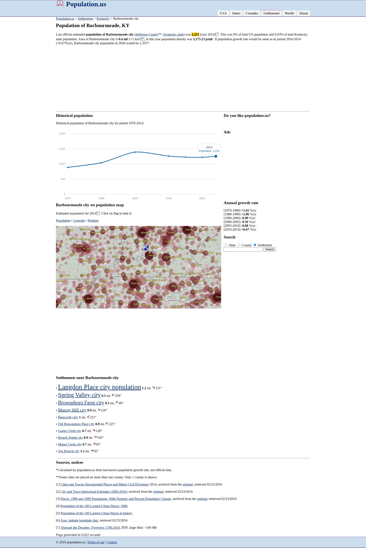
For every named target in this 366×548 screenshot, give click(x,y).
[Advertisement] (17, 82)
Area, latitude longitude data (79, 520)
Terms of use (95, 542)
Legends (79, 220)
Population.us (86, 4)
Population (63, 220)
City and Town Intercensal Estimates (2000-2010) (94, 491)
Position (93, 220)
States (236, 13)
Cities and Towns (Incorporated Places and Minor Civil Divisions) (105, 484)
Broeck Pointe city (70, 437)
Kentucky (103, 18)
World (289, 13)
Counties (251, 13)
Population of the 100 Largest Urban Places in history (96, 513)
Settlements (271, 13)
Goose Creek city (69, 431)
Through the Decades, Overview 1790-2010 (90, 527)
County (246, 245)
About (303, 13)
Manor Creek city (70, 444)
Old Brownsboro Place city (76, 424)
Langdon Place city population (99, 387)
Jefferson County (147, 34)
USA (223, 13)
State (232, 245)
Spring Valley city (79, 395)
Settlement (264, 245)
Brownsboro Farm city (81, 402)
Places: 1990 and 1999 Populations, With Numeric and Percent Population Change (116, 499)
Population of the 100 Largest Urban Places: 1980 (94, 506)
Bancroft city (68, 417)
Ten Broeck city (68, 451)
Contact (112, 542)
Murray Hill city (72, 410)
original (188, 484)
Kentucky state (173, 34)
